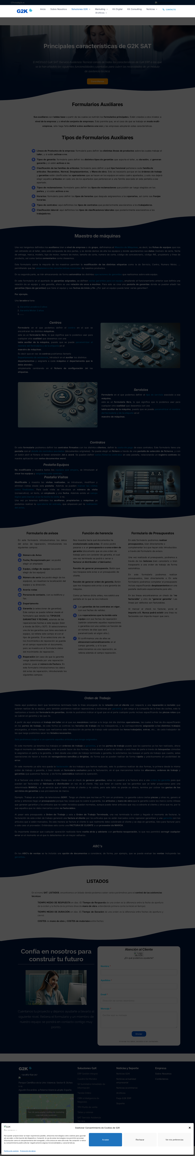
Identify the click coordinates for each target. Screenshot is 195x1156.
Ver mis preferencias (174, 1140)
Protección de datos (28, 1151)
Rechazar (140, 1140)
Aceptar (105, 1140)
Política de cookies (11, 1151)
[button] (189, 1127)
